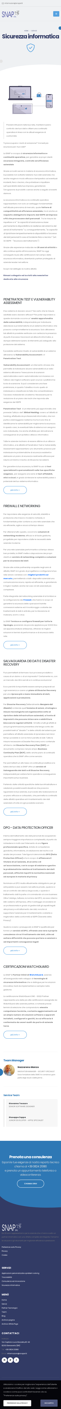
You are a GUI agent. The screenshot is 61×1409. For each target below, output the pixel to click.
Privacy (5, 1251)
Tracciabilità (7, 1277)
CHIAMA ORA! (30, 1183)
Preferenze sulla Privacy (11, 1247)
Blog (3, 1316)
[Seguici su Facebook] (16, 1360)
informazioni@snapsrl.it (14, 3)
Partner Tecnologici (9, 1308)
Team (4, 1312)
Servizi (34, 31)
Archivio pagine (8, 1320)
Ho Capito (49, 1403)
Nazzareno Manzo (28, 1067)
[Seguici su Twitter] (10, 1360)
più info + (15, 490)
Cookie (4, 1255)
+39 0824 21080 (12, 1349)
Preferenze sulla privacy (17, 1403)
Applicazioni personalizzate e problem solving (20, 1273)
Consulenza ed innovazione (13, 1281)
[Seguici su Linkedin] (4, 1360)
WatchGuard (36, 974)
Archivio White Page (10, 1324)
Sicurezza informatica (11, 1285)
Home (26, 31)
